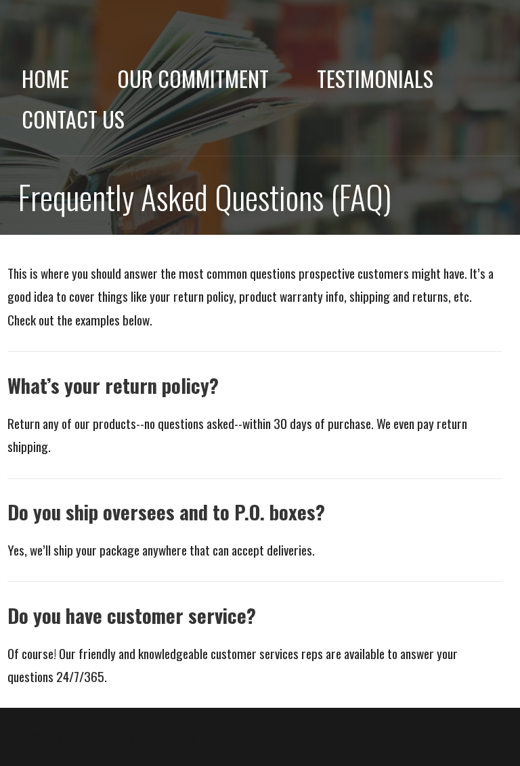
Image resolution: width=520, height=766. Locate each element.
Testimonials (375, 78)
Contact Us (73, 119)
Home (45, 78)
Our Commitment (193, 78)
